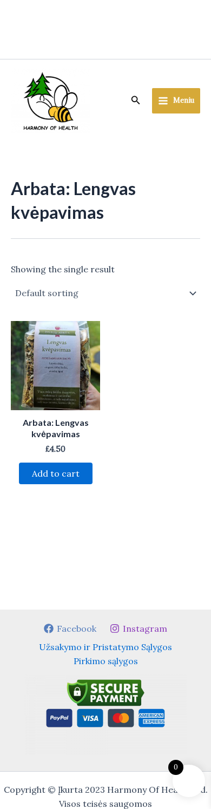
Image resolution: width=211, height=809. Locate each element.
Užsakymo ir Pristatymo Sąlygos (105, 646)
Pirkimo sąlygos (106, 661)
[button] (136, 100)
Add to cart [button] (56, 473)
